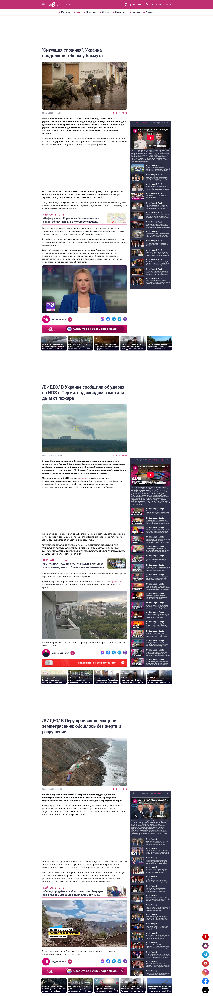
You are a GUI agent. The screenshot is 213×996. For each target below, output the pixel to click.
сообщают (83, 478)
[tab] (143, 123)
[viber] (126, 113)
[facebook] (116, 113)
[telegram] (123, 113)
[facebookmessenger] (113, 113)
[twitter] (119, 113)
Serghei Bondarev (60, 653)
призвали (116, 581)
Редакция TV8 (59, 319)
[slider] (84, 311)
